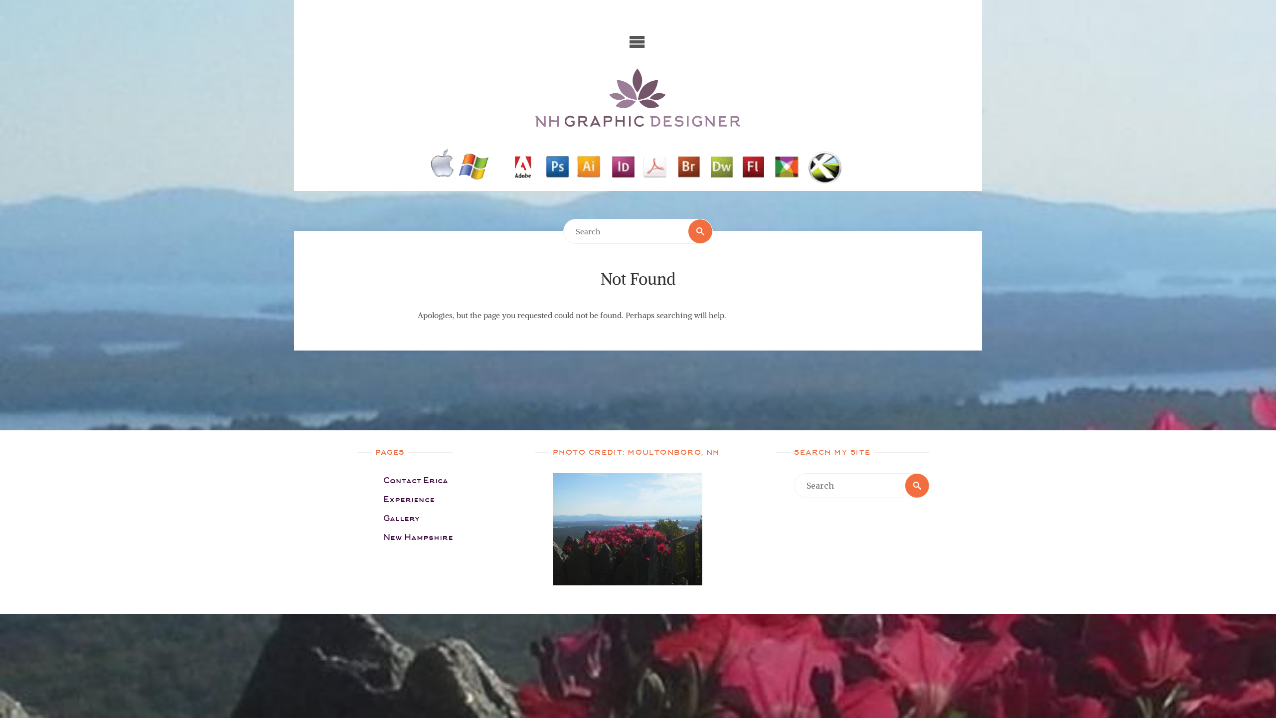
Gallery (401, 518)
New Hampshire (418, 537)
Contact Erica (415, 480)
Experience (409, 499)
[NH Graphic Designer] (638, 99)
